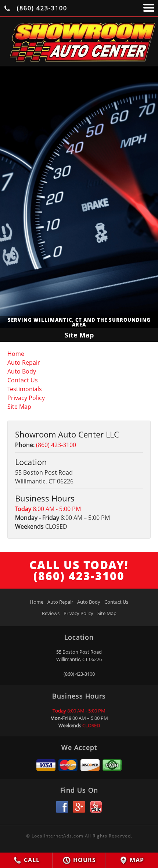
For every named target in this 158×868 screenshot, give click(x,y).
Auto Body (21, 371)
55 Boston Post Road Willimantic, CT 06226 (79, 655)
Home (15, 354)
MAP (136, 860)
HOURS (83, 860)
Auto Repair (23, 362)
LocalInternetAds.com (57, 836)
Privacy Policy (26, 398)
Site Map (19, 407)
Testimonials (24, 389)
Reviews (51, 613)
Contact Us (22, 380)
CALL (31, 860)
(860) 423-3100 (41, 8)
